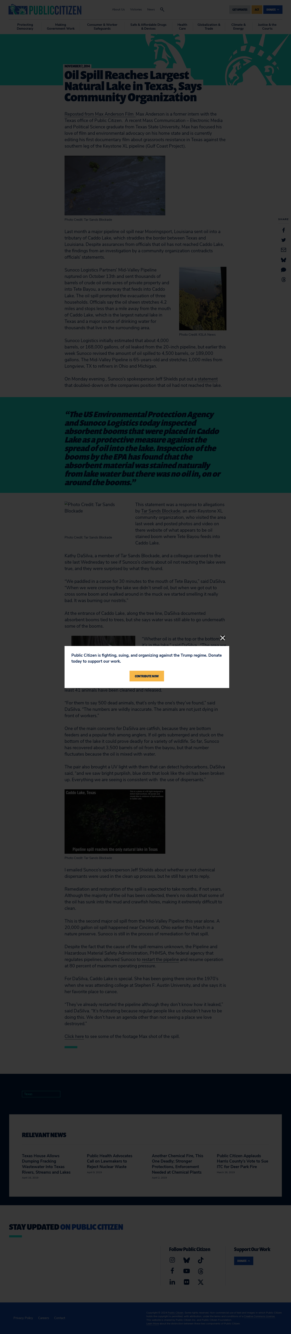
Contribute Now (147, 676)
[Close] (222, 638)
